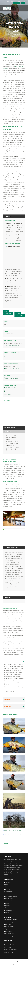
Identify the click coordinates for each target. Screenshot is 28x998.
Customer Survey (8, 898)
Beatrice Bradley (8, 931)
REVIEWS (7, 597)
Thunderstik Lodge (9, 922)
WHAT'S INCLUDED (9, 428)
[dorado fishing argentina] (14, 734)
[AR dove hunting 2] (14, 808)
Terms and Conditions (9, 910)
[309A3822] (14, 526)
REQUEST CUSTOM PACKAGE (19, 314)
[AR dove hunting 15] (14, 827)
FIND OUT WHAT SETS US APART (12, 368)
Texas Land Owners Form (10, 894)
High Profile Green (9, 929)
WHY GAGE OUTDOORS (11, 547)
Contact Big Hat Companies (11, 919)
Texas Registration (9, 891)
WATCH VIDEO (8, 394)
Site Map (7, 912)
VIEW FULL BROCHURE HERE (7, 312)
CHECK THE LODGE (9, 357)
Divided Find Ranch (9, 933)
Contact (7, 903)
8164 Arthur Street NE (8, 943)
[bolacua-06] (14, 529)
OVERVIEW (7, 216)
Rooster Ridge (8, 924)
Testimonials (8, 887)
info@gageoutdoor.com (12, 949)
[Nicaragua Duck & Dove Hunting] (12, 834)
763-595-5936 (10, 1)
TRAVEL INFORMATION (10, 388)
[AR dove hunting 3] (12, 830)
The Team (7, 882)
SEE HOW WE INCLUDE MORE (12, 345)
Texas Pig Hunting (9, 936)
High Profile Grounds (9, 926)
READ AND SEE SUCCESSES (11, 378)
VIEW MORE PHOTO (9, 391)
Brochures (7, 905)
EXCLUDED (7, 431)
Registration (7, 889)
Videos (6, 884)
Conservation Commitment (11, 896)
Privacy (6, 908)
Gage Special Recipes (9, 901)
